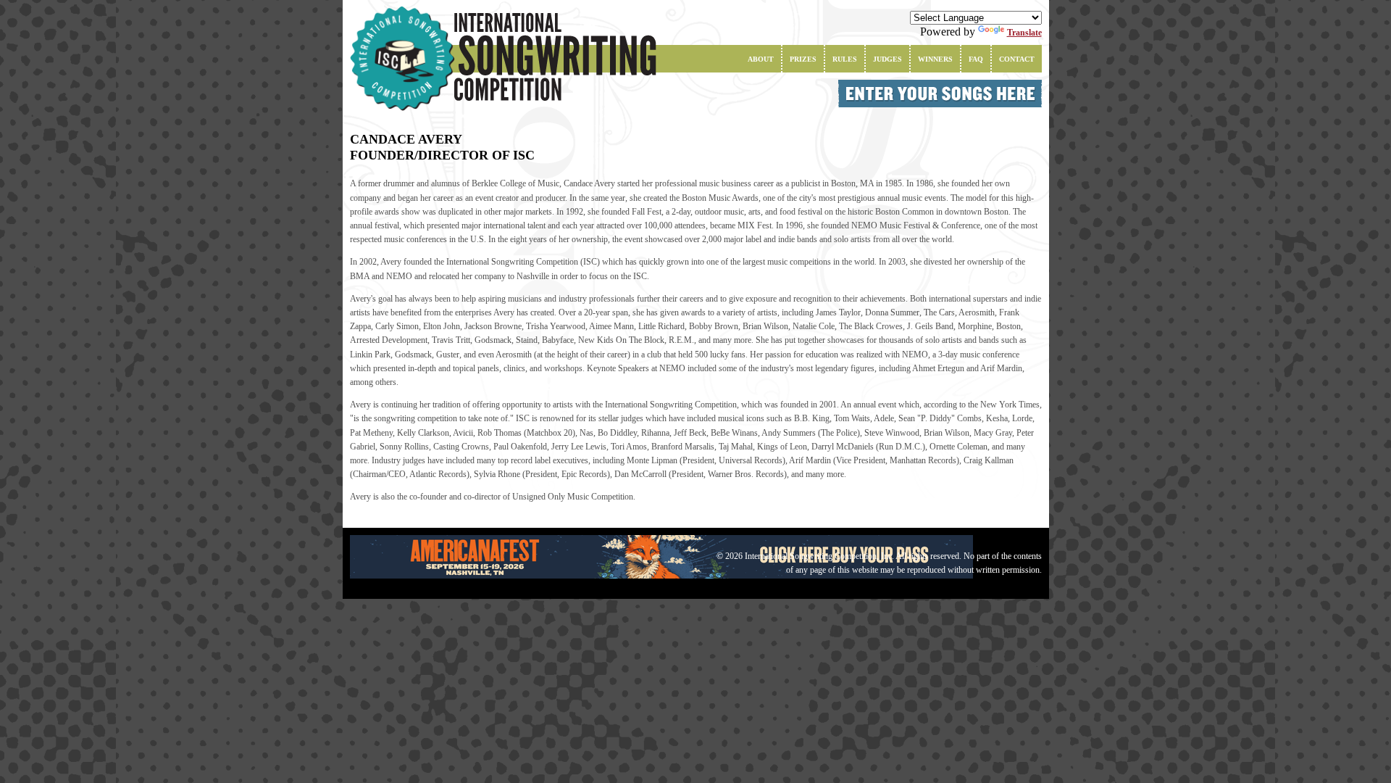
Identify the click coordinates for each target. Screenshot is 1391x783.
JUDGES (887, 59)
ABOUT (761, 59)
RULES (844, 59)
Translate (1024, 33)
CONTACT (1017, 59)
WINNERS (935, 59)
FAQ (976, 59)
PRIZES (803, 59)
